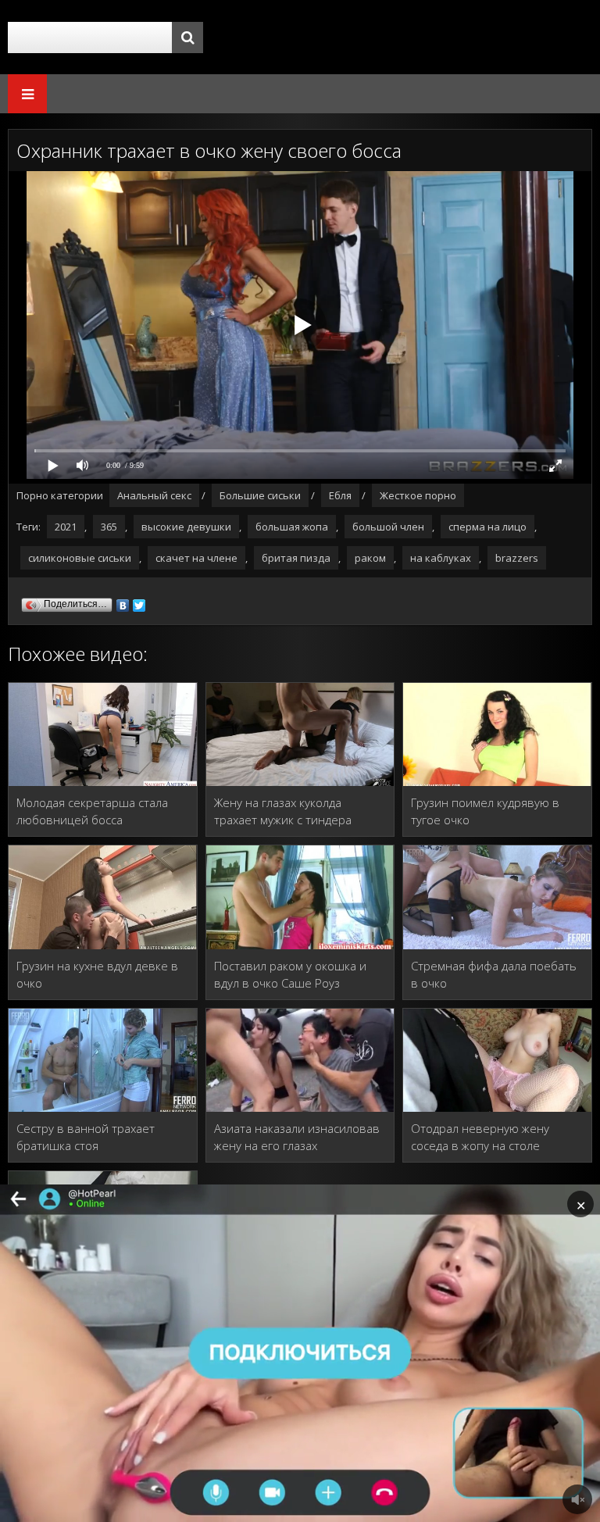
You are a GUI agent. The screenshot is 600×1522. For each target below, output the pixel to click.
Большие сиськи (260, 495)
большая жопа (291, 527)
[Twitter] (139, 601)
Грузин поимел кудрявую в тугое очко (485, 811)
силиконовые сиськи (79, 558)
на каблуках (440, 558)
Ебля (340, 495)
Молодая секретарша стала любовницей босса (92, 811)
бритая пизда (296, 558)
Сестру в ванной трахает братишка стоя (85, 1136)
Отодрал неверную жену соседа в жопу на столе (480, 1136)
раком (370, 558)
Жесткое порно (418, 495)
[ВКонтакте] (123, 601)
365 (109, 527)
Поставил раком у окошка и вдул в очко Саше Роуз (290, 974)
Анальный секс (154, 495)
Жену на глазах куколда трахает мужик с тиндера (283, 811)
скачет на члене (196, 558)
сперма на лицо (487, 527)
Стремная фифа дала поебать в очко (494, 974)
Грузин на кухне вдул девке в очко (97, 974)
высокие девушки (186, 527)
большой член (388, 527)
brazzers (516, 558)
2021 (66, 527)
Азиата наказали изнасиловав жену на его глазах (297, 1136)
